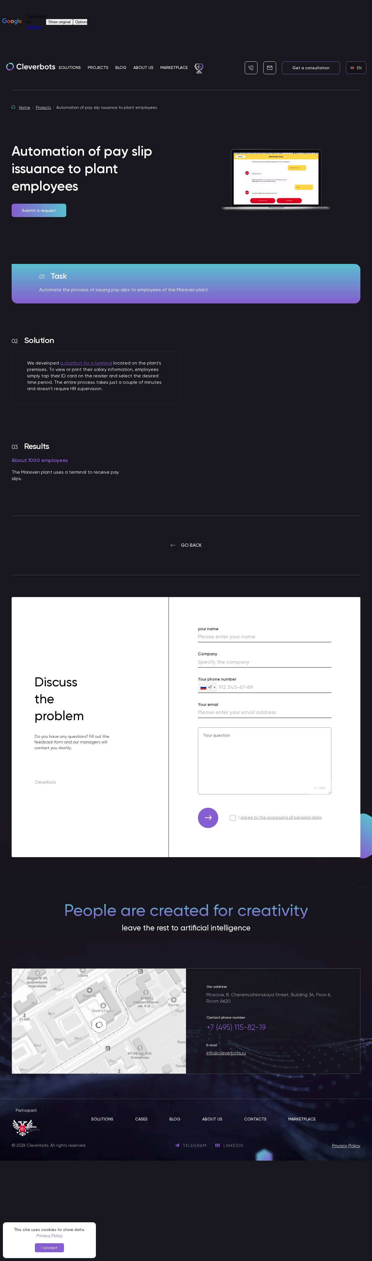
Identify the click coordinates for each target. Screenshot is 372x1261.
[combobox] (207, 688)
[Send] (208, 818)
